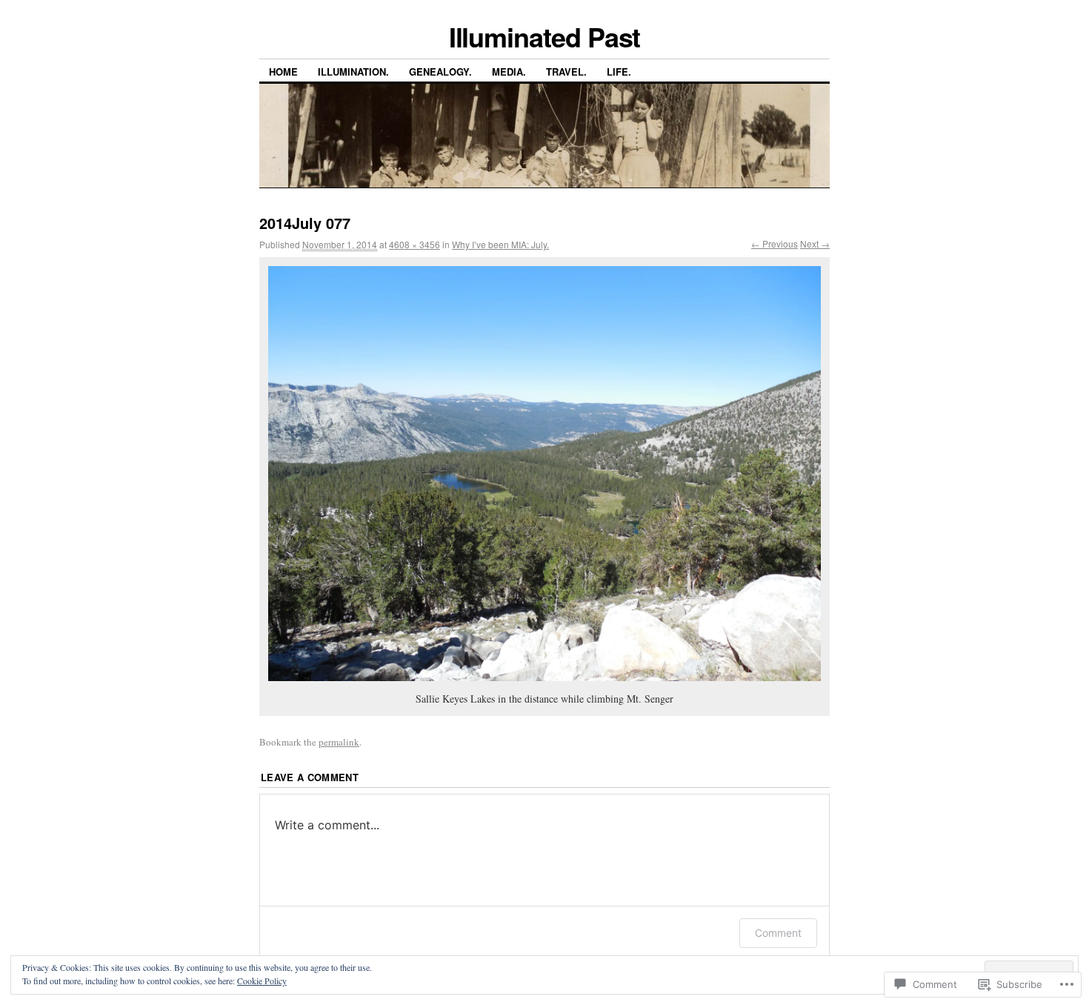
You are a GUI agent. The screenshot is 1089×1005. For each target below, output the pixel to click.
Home (283, 71)
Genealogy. (440, 71)
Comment (778, 932)
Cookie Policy (262, 980)
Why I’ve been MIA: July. (500, 244)
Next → (815, 243)
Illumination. (353, 71)
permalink (339, 742)
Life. (619, 71)
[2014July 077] (544, 473)
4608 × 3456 (414, 244)
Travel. (566, 71)
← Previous (774, 243)
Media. (509, 71)
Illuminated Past (545, 36)
